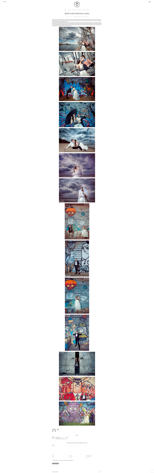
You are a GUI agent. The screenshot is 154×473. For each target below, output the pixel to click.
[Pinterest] (99, 471)
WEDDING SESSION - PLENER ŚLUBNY (81, 16)
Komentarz (53, 445)
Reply (67, 437)
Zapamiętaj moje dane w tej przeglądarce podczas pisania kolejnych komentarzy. (63, 460)
